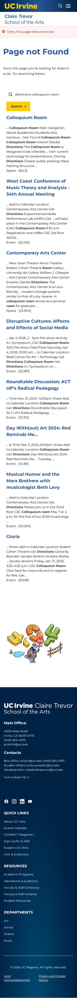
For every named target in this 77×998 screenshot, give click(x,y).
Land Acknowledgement (17, 978)
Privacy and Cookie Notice (52, 978)
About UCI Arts (14, 821)
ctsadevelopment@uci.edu (44, 769)
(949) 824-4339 (15, 740)
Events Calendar (15, 828)
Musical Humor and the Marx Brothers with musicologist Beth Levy (33, 481)
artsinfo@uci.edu (16, 744)
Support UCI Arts (16, 847)
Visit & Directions (16, 854)
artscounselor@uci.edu (43, 765)
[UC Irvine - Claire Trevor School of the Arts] (38, 19)
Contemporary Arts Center (36, 253)
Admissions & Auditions (21, 881)
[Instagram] (14, 801)
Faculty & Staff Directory (21, 887)
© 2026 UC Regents (24, 967)
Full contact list (15, 777)
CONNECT (18, 834)
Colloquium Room (26, 117)
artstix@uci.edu (31, 761)
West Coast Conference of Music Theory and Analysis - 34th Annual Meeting (37, 187)
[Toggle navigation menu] (68, 6)
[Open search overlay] (60, 5)
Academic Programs (18, 874)
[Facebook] (6, 801)
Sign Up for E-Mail (17, 841)
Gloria (13, 536)
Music (8, 940)
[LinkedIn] (22, 801)
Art (6, 921)
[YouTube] (30, 801)
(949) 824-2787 (54, 761)
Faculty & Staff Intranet (20, 894)
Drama (9, 934)
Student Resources (17, 900)
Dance (8, 927)
